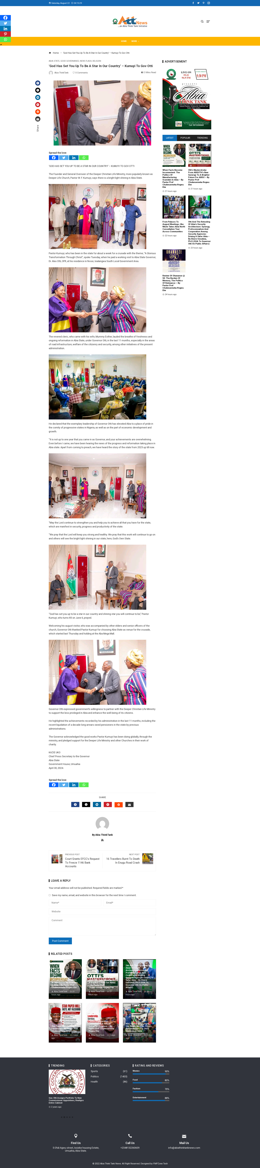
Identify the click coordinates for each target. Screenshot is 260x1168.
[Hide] (1, 45)
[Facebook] (37, 83)
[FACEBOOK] (75, 804)
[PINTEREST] (108, 804)
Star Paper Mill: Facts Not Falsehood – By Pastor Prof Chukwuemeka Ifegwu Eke (64, 1028)
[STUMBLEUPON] (119, 804)
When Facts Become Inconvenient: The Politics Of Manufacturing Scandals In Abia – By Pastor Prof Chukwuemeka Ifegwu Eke (64, 982)
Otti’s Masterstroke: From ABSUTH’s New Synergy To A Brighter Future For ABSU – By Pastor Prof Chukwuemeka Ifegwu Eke (102, 982)
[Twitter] (37, 90)
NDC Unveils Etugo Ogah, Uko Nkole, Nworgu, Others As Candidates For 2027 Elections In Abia (139, 1027)
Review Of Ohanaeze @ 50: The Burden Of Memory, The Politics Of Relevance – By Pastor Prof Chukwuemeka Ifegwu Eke (173, 283)
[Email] (37, 119)
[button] (61, 1117)
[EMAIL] (129, 804)
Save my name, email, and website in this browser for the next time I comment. (94, 895)
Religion (97, 61)
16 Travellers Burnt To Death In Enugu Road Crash (123, 858)
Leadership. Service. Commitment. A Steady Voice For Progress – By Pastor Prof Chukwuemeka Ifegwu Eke (101, 1026)
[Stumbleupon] (37, 111)
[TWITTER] (86, 804)
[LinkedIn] (37, 97)
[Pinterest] (37, 104)
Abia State (54, 61)
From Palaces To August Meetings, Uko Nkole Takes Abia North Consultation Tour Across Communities (173, 227)
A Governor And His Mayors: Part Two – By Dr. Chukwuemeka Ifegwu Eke (67, 1099)
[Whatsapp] (84, 157)
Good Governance (70, 61)
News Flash (86, 61)
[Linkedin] (74, 157)
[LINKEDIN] (97, 804)
